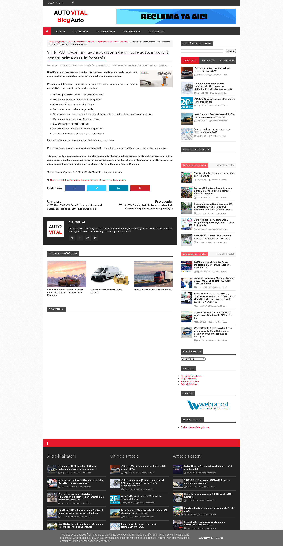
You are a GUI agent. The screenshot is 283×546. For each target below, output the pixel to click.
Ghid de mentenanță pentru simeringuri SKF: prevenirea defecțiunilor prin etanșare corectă (213, 86)
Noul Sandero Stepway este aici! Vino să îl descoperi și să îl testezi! (214, 115)
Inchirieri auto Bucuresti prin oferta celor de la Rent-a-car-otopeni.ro (80, 481)
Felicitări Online (189, 384)
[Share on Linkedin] (118, 188)
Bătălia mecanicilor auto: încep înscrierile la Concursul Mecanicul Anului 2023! (212, 265)
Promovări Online (190, 381)
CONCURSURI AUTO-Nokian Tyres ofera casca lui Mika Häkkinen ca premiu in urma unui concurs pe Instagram (213, 332)
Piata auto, (119, 65)
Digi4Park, (100, 65)
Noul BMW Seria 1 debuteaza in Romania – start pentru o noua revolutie (80, 525)
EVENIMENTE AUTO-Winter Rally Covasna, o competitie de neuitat (212, 237)
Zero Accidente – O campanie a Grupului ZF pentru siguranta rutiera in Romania (214, 222)
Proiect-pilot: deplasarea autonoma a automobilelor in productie (204, 523)
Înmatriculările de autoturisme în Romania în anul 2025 (212, 131)
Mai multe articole (225, 165)
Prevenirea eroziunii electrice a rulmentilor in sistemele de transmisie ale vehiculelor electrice (81, 497)
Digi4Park (61, 41)
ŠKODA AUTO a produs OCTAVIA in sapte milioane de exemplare (207, 481)
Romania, (129, 65)
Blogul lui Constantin (191, 375)
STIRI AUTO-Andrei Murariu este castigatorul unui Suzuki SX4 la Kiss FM (213, 315)
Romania (90, 41)
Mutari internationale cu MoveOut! (153, 289)
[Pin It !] (140, 188)
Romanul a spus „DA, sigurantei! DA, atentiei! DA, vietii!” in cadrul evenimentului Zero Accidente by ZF (213, 206)
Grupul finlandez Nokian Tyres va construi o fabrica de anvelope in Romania (65, 292)
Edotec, (109, 65)
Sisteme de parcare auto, (147, 65)
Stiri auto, (165, 65)
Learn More (205, 537)
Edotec (70, 41)
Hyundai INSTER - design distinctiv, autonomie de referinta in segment (77, 467)
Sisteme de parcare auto (107, 41)
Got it (219, 537)
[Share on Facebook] (75, 188)
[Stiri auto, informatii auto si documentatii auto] (70, 16)
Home (52, 41)
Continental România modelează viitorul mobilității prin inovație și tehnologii (80, 511)
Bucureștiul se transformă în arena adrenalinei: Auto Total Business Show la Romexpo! (213, 191)
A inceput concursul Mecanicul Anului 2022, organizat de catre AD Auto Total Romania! (214, 280)
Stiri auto (124, 41)
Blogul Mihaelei (188, 378)
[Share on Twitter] (96, 188)
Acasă (51, 3)
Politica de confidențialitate (195, 427)
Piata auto (80, 41)
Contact (59, 3)
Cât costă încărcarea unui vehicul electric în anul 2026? (212, 69)
